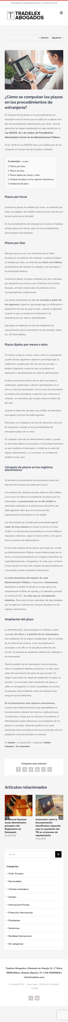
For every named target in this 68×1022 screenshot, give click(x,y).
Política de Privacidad (49, 984)
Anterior (45, 37)
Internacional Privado (19, 904)
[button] (7, 817)
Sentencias (13, 928)
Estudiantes (14, 920)
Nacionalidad (14, 881)
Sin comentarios (23, 746)
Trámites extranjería (18, 889)
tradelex (11, 743)
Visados (12, 897)
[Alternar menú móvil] (61, 13)
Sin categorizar (15, 944)
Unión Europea (15, 873)
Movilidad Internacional (19, 936)
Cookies (34, 988)
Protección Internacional (20, 912)
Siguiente (56, 37)
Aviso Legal (32, 984)
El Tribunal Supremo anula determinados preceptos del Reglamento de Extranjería (16, 825)
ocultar (25, 161)
